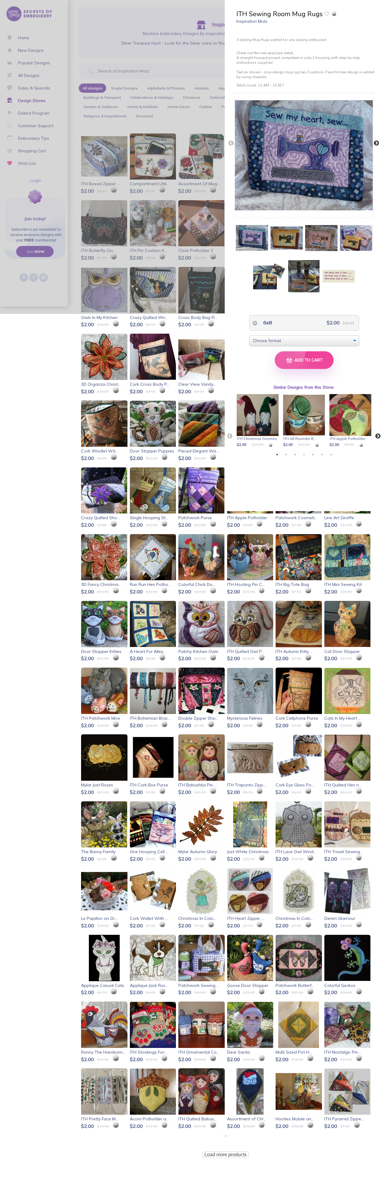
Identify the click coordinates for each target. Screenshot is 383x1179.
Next (376, 143)
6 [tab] (322, 455)
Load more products (225, 1154)
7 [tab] (331, 455)
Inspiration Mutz (252, 21)
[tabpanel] (259, 421)
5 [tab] (313, 455)
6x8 (267, 322)
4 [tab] (304, 455)
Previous (231, 143)
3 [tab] (295, 455)
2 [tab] (286, 455)
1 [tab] (277, 455)
